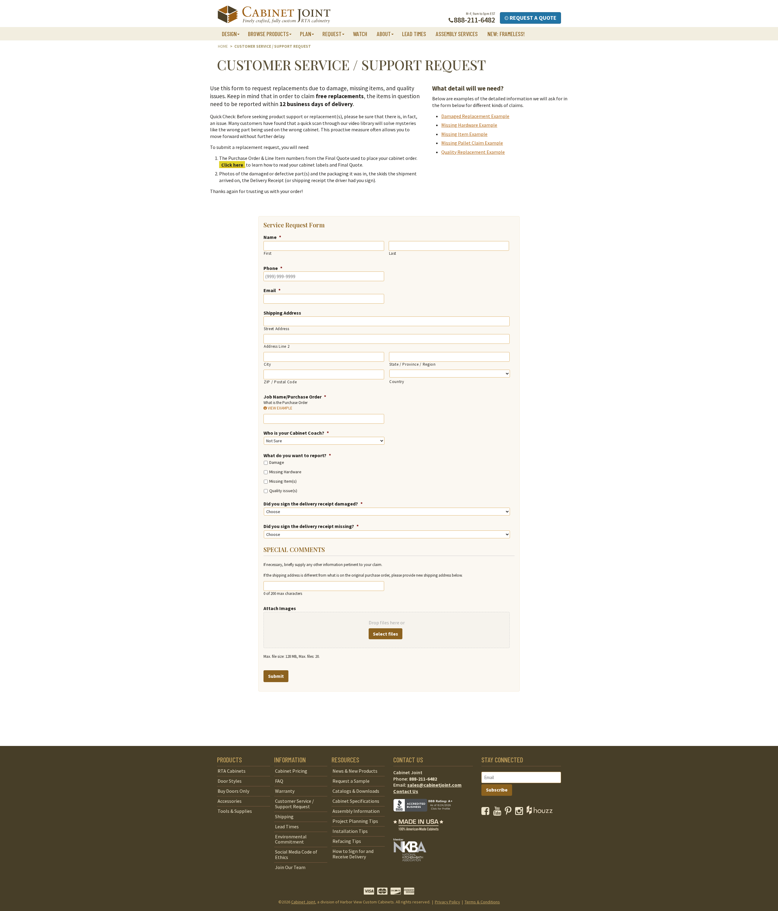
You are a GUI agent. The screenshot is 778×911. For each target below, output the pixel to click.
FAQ (279, 781)
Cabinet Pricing (291, 771)
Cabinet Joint (303, 902)
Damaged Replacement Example (475, 116)
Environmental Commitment (291, 839)
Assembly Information (356, 811)
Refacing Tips (346, 841)
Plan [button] (305, 33)
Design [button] (229, 33)
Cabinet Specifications (355, 801)
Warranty (284, 791)
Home (223, 46)
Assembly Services (457, 33)
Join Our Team (290, 867)
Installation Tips (350, 831)
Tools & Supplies (235, 811)
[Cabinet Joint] (274, 15)
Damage (276, 462)
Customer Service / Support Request (294, 803)
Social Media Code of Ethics (296, 854)
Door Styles (230, 781)
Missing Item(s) (283, 481)
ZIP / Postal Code (280, 382)
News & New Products (354, 771)
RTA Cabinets (232, 771)
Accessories (230, 801)
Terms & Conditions (482, 902)
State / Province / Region (412, 364)
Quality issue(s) (283, 490)
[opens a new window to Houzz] (540, 812)
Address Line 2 (276, 346)
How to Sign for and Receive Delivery (353, 854)
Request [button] (332, 33)
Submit (276, 676)
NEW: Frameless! (506, 33)
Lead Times (414, 33)
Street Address (276, 328)
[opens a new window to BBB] (426, 816)
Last (393, 253)
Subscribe (497, 790)
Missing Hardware (285, 471)
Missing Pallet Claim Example (472, 143)
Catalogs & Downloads (355, 791)
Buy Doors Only (233, 791)
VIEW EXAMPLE (279, 408)
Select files (385, 634)
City (267, 364)
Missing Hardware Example (469, 125)
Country (396, 381)
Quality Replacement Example (473, 152)
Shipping (284, 816)
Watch (360, 33)
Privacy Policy (447, 902)
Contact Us (405, 791)
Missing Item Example (464, 134)
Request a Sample (351, 781)
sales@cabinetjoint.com (434, 785)
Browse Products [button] (268, 33)
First (267, 253)
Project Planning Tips (355, 821)
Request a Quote (532, 17)
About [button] (384, 33)
